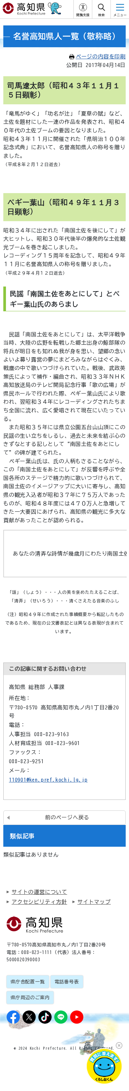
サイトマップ (94, 901)
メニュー (120, 15)
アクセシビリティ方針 (39, 901)
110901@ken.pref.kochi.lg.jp (48, 779)
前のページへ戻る (67, 817)
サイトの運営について (39, 892)
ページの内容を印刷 (101, 56)
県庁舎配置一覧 (28, 981)
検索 (101, 15)
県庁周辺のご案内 (30, 997)
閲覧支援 (83, 15)
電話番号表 (67, 981)
